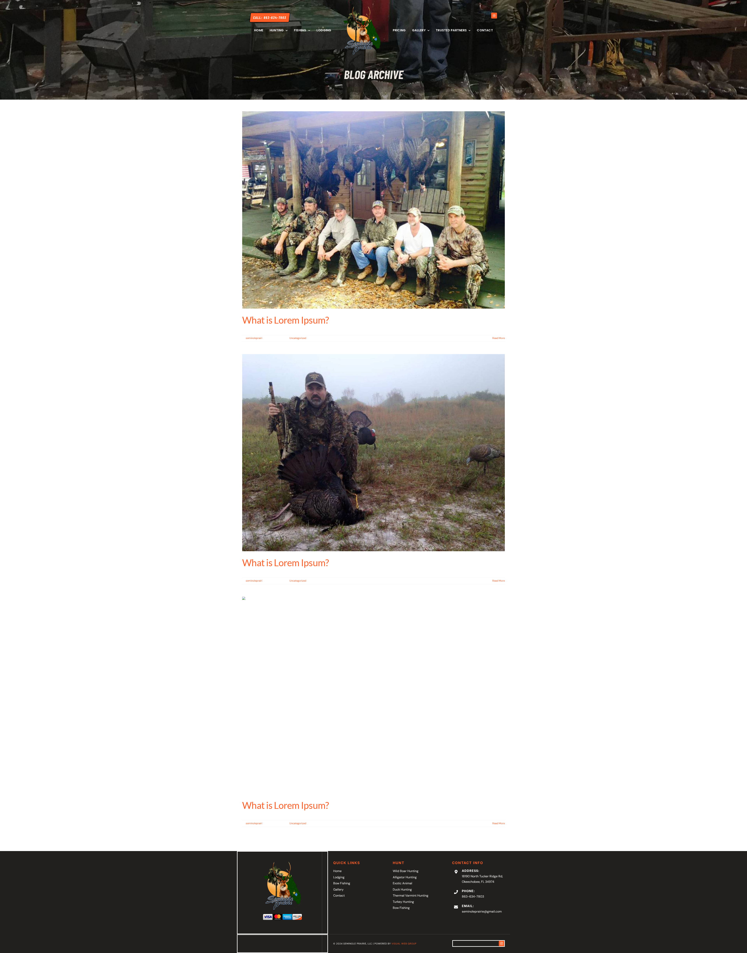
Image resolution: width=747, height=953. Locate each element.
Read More (498, 338)
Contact (339, 895)
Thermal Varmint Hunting (410, 895)
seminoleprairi (254, 338)
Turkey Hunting (403, 902)
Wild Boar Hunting (405, 871)
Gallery (338, 889)
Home (337, 871)
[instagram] (501, 943)
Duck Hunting (402, 889)
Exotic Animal (402, 883)
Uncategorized (297, 338)
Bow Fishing (341, 883)
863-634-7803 (473, 896)
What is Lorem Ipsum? (285, 320)
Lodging (339, 877)
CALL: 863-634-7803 (270, 17)
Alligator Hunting (405, 877)
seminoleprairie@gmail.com (482, 911)
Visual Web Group (404, 943)
